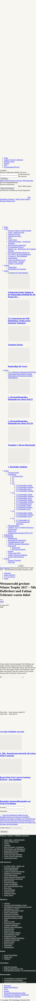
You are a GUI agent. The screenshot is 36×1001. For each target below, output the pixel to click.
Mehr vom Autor (18, 732)
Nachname (3, 811)
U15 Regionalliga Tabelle (24, 513)
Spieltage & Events (14, 234)
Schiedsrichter (8, 535)
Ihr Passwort (22, 176)
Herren (6, 370)
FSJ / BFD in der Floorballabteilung (19, 254)
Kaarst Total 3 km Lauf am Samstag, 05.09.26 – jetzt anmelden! (15, 778)
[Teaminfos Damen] (19, 341)
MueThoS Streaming (10, 967)
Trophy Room (12, 240)
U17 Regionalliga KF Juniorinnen (23, 523)
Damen (6, 271)
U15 (13, 511)
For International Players (12, 167)
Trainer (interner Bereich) (16, 557)
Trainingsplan (12, 267)
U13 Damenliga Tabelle (23, 505)
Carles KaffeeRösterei (11, 870)
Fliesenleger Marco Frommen (13, 916)
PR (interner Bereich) (19, 549)
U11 (13, 483)
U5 (13, 478)
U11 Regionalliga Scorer (24, 489)
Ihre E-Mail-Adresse (24, 186)
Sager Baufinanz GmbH (11, 934)
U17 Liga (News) (9, 577)
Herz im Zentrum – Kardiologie (14, 847)
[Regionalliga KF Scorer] (19, 362)
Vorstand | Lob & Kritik (15, 263)
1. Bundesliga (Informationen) (20, 372)
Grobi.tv (6, 843)
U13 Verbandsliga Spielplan (25, 502)
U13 (13, 493)
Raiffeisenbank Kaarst (11, 852)
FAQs (10, 238)
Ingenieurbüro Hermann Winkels (14, 851)
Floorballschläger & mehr (16, 542)
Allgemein (6, 568)
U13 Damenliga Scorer (23, 509)
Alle (9, 273)
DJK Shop (11, 562)
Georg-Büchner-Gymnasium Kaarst (15, 978)
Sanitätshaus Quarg (10, 936)
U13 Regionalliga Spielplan (25, 496)
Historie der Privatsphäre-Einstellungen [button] (16, 995)
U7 (13, 480)
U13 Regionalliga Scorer (24, 498)
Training (6, 265)
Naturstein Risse (9, 929)
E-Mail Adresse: (5, 828)
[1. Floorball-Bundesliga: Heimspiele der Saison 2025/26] (19, 417)
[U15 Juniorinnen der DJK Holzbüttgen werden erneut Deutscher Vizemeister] (19, 314)
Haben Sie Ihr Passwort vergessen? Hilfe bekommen (16, 180)
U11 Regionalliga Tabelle (24, 485)
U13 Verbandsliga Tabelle (24, 500)
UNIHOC (7, 959)
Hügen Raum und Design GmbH (14, 877)
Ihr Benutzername (24, 174)
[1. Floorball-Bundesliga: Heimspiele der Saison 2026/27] (19, 393)
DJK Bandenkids (13, 526)
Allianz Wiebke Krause (11, 842)
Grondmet (7, 845)
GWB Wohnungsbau (10, 875)
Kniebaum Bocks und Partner (13, 879)
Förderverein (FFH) (14, 553)
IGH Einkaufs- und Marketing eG (14, 849)
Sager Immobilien (9, 890)
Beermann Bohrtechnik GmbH (14, 911)
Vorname (3, 807)
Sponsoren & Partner (14, 236)
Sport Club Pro (9, 943)
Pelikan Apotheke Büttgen (12, 932)
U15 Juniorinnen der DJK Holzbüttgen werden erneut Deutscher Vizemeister (19, 320)
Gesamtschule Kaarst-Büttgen (13, 980)
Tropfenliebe (8, 945)
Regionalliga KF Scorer (17, 366)
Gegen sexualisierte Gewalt (16, 260)
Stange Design (8, 895)
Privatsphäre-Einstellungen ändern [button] (15, 993)
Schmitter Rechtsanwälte (12, 940)
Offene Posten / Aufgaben (16, 262)
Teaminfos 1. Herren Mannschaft (21, 445)
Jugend (6, 471)
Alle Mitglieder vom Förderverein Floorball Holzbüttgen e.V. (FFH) (17, 908)
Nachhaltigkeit (12, 258)
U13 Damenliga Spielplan (24, 507)
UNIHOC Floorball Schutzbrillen (18, 544)
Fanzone (6, 558)
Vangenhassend (9, 947)
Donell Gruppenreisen (11, 912)
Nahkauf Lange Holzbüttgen (13, 927)
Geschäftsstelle (8, 537)
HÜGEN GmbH (9, 922)
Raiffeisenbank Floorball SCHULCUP (20, 533)
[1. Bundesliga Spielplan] (19, 463)
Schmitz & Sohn (9, 892)
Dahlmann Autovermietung (12, 873)
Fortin (6, 920)
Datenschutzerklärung (11, 987)
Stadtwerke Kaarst (10, 893)
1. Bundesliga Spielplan (17, 467)
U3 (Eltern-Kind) (17, 476)
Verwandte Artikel (6, 732)
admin (2, 601)
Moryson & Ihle (9, 881)
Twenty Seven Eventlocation (13, 856)
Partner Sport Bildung (11, 884)
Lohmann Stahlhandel (11, 925)
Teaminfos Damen (15, 345)
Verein (6, 229)
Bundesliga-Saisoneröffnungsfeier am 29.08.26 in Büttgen (15, 802)
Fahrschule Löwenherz (11, 914)
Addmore (7, 903)
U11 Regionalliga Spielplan (24, 487)
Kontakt (6, 163)
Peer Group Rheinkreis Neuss (13, 886)
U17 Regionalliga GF (23, 520)
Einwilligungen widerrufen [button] (12, 996)
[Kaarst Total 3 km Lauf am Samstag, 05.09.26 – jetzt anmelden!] (11, 773)
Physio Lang (8, 957)
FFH (5, 165)
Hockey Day (12, 531)
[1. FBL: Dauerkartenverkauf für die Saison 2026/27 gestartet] (11, 749)
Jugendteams (12, 474)
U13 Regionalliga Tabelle (24, 494)
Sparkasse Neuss (9, 942)
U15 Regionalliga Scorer (24, 516)
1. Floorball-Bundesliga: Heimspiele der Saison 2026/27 (20, 398)
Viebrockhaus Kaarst (10, 858)
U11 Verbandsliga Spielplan (25, 491)
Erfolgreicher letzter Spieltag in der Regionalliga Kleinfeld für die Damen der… (21, 294)
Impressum (7, 985)
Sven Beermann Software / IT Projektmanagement (20, 970)
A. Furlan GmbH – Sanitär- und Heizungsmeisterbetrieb (14, 867)
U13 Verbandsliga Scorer (24, 504)
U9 (13, 482)
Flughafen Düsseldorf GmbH (13, 918)
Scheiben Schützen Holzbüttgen (14, 938)
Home (6, 158)
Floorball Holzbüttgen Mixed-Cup (19, 252)
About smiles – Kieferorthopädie (14, 840)
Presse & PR (12, 546)
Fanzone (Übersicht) (14, 560)
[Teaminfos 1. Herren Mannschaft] (19, 441)
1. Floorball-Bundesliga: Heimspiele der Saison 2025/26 (20, 422)
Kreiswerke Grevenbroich (12, 923)
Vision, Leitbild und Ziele (16, 232)
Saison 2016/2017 (9, 575)
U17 (13, 518)
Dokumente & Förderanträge (17, 540)
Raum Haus (8, 888)
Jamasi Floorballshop (10, 955)
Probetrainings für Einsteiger (17, 269)
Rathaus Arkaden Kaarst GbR (13, 969)
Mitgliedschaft (12, 538)
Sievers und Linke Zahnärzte (13, 854)
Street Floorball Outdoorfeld (17, 245)
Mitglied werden (9, 161)
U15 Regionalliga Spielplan (25, 515)
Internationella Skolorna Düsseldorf (15, 982)
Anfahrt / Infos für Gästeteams (13, 160)
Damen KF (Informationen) (19, 273)
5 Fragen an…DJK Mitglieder (17, 256)
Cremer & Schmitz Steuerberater (14, 871)
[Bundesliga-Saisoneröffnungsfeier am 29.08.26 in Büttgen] (11, 797)
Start (1, 568)
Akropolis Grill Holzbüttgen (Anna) (15, 905)
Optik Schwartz (9, 931)
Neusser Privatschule (10, 882)
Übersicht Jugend (13, 472)
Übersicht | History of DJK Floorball (19, 230)
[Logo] (13, 216)
